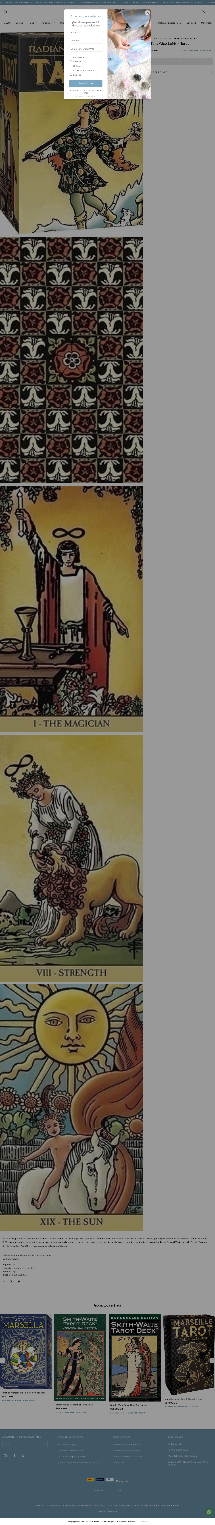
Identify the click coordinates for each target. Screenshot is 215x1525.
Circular (77, 61)
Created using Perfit (86, 96)
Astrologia (78, 57)
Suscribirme (86, 83)
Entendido (144, 1521)
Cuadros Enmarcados (84, 70)
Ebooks (77, 74)
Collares (77, 66)
